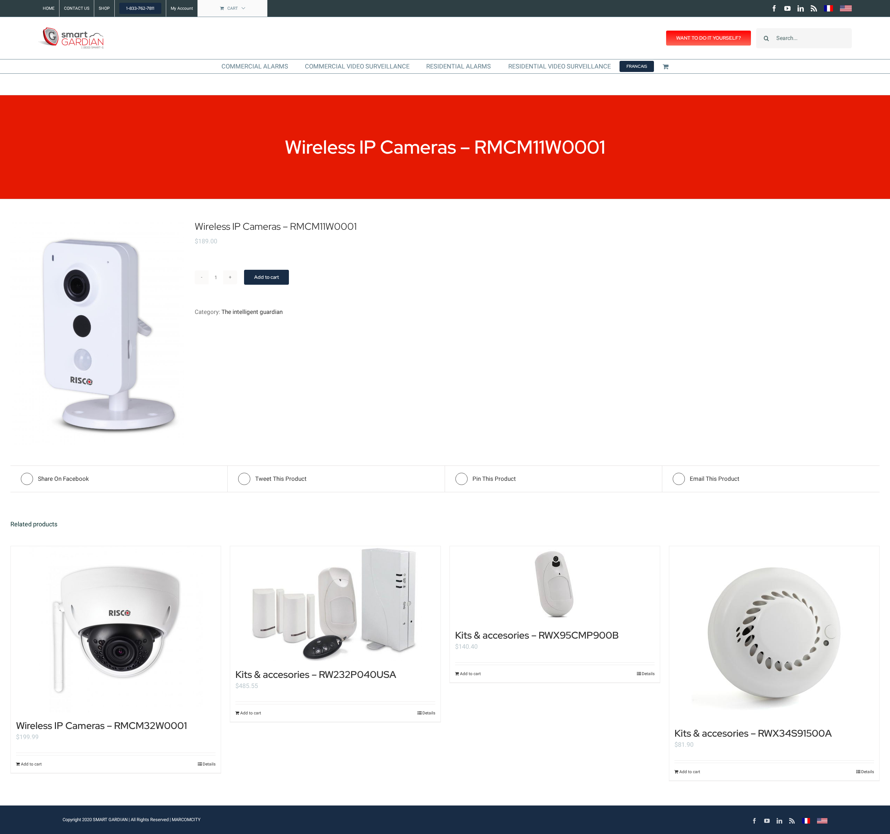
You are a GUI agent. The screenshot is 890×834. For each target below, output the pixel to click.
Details (209, 764)
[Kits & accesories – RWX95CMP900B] (555, 584)
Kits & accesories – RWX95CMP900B (537, 635)
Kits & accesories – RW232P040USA (315, 674)
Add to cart (266, 277)
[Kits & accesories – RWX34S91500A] (774, 633)
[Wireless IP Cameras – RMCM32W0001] (116, 629)
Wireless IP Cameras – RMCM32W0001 (101, 725)
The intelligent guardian (252, 311)
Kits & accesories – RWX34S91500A (753, 733)
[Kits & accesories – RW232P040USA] (335, 603)
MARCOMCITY (186, 819)
